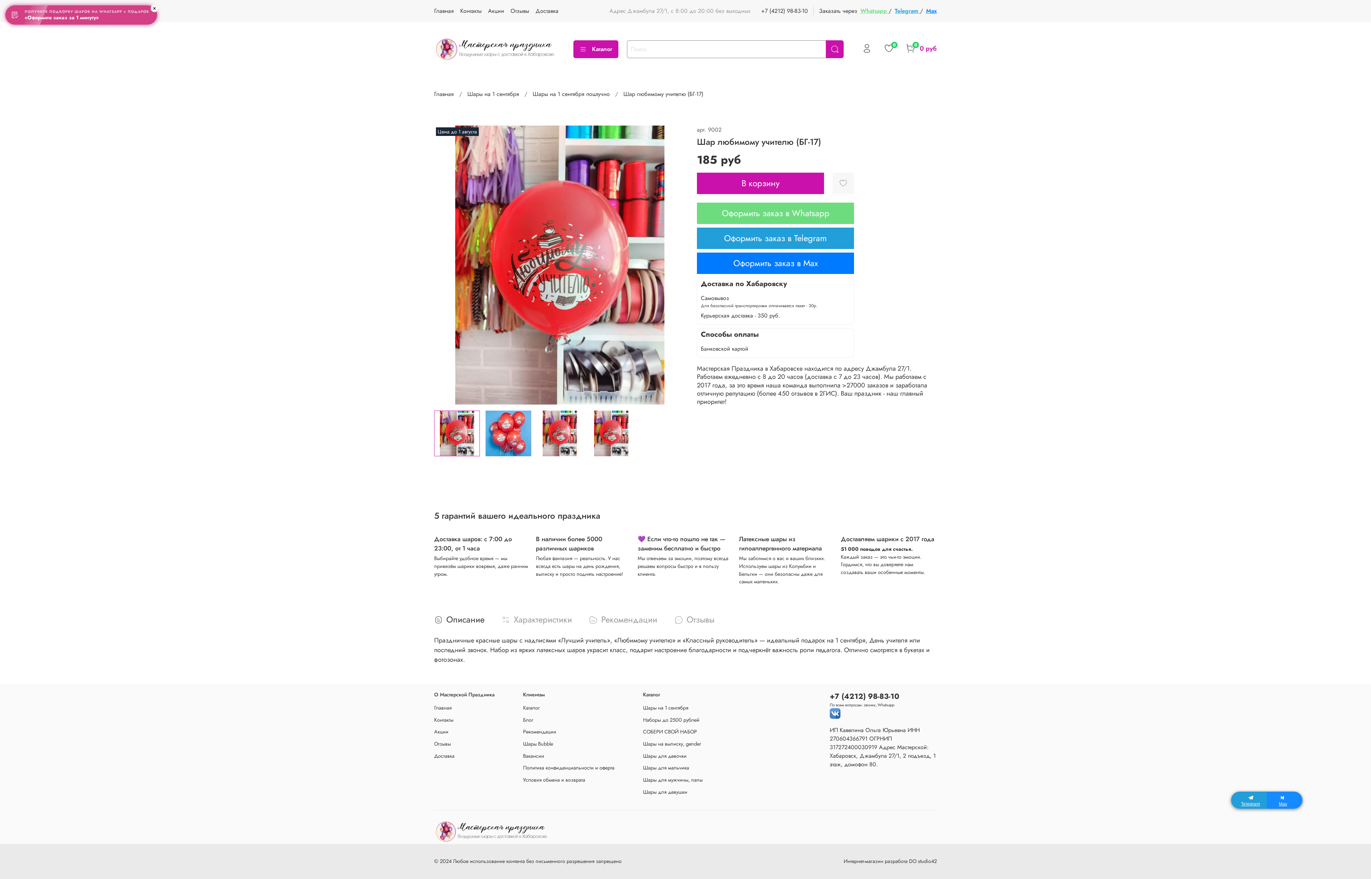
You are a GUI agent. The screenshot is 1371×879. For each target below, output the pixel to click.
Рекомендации (539, 731)
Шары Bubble (538, 743)
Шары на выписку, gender (672, 743)
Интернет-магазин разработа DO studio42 (890, 861)
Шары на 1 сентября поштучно (571, 94)
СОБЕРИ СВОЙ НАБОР (670, 731)
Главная (444, 11)
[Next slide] (674, 265)
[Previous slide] (445, 265)
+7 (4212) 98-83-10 (784, 11)
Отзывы (520, 11)
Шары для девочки (665, 755)
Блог (528, 719)
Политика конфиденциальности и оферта (568, 767)
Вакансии (533, 755)
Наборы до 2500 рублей (671, 719)
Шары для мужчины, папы (673, 779)
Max (931, 11)
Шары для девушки (665, 792)
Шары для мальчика (666, 767)
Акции (496, 11)
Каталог (602, 49)
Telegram (907, 11)
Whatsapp (874, 11)
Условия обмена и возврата (554, 779)
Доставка (547, 11)
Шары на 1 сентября (493, 94)
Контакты (471, 11)
